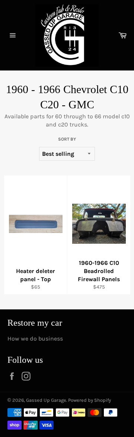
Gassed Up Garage (46, 400)
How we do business (35, 338)
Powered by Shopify (89, 400)
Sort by (67, 139)
